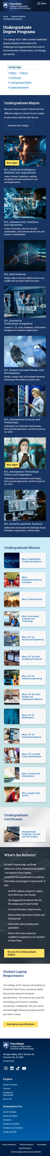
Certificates (15, 77)
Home (5, 16)
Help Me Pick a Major (18, 125)
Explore (7, 1079)
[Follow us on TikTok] (18, 1069)
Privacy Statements (9, 1145)
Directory (7, 1088)
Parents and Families (11, 1124)
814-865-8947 (8, 1061)
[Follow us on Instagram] (6, 1069)
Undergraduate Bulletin (20, 82)
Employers (7, 1120)
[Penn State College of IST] (18, 5)
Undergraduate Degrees (12, 19)
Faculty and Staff (9, 1132)
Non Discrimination (27, 1145)
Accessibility (41, 1145)
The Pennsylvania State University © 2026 (26, 1152)
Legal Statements (25, 1148)
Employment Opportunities (8, 1093)
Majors (13, 73)
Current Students (9, 1112)
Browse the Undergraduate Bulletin (22, 953)
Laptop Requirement (19, 87)
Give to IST (7, 1099)
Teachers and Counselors (13, 1128)
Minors (24, 73)
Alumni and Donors (10, 1116)
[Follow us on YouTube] (24, 1069)
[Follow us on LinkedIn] (12, 1069)
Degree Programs (18, 16)
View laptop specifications (20, 1024)
